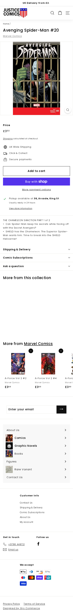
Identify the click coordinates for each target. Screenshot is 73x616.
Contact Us (26, 502)
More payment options (36, 189)
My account (26, 522)
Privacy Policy (11, 603)
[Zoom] (67, 110)
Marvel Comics (12, 36)
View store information (20, 208)
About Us (25, 517)
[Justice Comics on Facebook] (38, 543)
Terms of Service (34, 603)
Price (6, 125)
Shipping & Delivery (31, 507)
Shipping (8, 138)
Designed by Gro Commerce (21, 608)
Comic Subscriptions (32, 512)
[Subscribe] (61, 409)
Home (6, 23)
